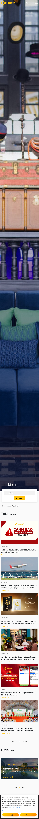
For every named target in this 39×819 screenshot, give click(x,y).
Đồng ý (11, 815)
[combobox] (30, 3)
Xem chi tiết (6, 811)
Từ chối (28, 815)
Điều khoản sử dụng (14, 807)
